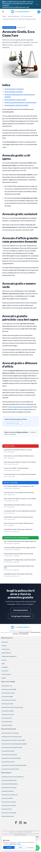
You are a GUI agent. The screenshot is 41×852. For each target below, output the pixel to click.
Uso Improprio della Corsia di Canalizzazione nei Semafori (20, 474)
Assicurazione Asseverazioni (9, 754)
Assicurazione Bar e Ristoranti (9, 794)
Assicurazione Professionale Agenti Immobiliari (14, 744)
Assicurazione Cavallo (7, 703)
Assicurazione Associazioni (9, 802)
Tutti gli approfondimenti (20, 616)
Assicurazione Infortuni (8, 714)
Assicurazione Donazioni (8, 693)
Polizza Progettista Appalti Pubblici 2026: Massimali (18, 553)
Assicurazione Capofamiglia (9, 689)
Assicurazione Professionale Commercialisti (13, 740)
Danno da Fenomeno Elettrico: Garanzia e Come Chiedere (20, 462)
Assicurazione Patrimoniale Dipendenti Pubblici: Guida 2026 (19, 567)
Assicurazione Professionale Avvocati (12, 736)
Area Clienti (5, 642)
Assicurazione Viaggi (7, 696)
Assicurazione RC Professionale (10, 733)
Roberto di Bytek (22, 432)
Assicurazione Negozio (8, 791)
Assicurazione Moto (7, 721)
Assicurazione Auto (7, 718)
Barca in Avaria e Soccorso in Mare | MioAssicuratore (18, 523)
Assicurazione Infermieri (8, 761)
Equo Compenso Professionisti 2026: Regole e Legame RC (20, 541)
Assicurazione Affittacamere (9, 780)
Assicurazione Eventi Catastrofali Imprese (13, 776)
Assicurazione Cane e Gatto (9, 700)
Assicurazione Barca (7, 725)
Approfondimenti (14, 16)
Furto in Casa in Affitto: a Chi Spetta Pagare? (16, 468)
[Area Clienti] (39, 12)
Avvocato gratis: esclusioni (14, 91)
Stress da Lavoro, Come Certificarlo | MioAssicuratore (19, 456)
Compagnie (5, 667)
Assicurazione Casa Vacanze (9, 787)
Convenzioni (5, 670)
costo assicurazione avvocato (19, 407)
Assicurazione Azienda (8, 816)
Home (4, 16)
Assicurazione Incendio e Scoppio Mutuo (12, 707)
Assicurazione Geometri (8, 751)
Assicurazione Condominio (9, 805)
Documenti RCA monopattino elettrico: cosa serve (18, 449)
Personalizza (30, 847)
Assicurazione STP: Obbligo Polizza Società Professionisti (20, 560)
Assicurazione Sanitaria (8, 711)
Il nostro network (6, 674)
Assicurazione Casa (7, 685)
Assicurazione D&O (7, 809)
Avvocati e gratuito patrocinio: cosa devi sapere (21, 102)
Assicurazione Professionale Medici (11, 758)
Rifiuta (20, 847)
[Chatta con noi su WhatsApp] (36, 847)
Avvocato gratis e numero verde (15, 99)
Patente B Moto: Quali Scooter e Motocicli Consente (18, 517)
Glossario (4, 660)
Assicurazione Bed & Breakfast (10, 784)
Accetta (9, 847)
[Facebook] (16, 822)
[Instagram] (20, 822)
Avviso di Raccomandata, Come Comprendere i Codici (19, 486)
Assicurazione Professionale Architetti (12, 747)
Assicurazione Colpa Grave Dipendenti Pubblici (14, 765)
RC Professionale (27, 16)
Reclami (4, 678)
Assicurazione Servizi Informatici (10, 769)
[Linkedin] (25, 822)
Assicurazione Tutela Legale (9, 812)
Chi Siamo (4, 645)
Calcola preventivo (20, 610)
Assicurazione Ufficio (7, 798)
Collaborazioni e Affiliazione (9, 656)
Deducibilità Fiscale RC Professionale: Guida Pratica (18, 529)
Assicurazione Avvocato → (13, 423)
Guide (3, 663)
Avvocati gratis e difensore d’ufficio (17, 105)
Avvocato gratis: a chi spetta (14, 89)
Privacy (19, 844)
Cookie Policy (12, 844)
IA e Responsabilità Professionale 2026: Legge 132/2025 (20, 547)
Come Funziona (6, 649)
